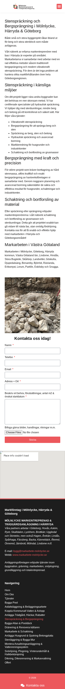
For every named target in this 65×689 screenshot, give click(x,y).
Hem (7, 590)
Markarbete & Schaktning (19, 631)
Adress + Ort (12, 381)
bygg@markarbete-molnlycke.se (31, 551)
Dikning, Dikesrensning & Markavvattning (28, 658)
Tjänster (9, 598)
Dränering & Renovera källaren (22, 627)
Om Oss (9, 594)
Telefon (9, 357)
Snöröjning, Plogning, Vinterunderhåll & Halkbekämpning (27, 653)
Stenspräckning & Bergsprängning (24, 619)
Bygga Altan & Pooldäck (18, 623)
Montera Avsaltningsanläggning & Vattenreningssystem (23, 645)
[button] (59, 6)
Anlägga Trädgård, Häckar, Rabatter (25, 615)
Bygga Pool (11, 602)
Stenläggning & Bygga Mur (20, 639)
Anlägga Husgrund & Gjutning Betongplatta (29, 635)
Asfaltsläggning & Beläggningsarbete (25, 606)
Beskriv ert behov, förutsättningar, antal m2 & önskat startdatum (29, 395)
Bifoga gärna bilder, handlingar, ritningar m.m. (30, 427)
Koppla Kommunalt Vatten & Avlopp (25, 611)
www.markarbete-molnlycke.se (30, 555)
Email (8, 369)
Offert (8, 662)
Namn (8, 345)
